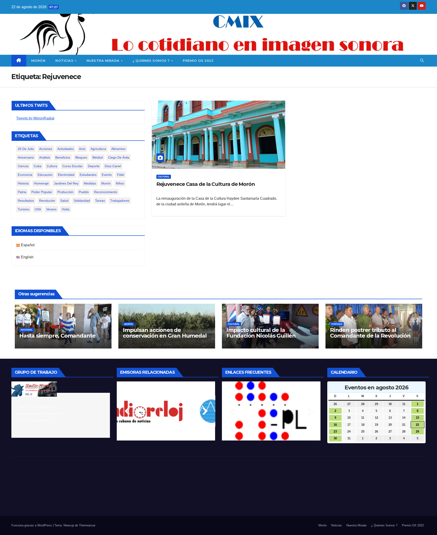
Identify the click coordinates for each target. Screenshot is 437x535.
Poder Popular (41, 192)
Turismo (23, 209)
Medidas (90, 183)
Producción (65, 192)
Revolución (47, 200)
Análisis (44, 157)
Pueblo (84, 192)
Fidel (120, 175)
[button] (422, 60)
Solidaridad (82, 200)
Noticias (64, 61)
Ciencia (23, 166)
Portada (336, 324)
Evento (107, 175)
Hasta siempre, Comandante (57, 335)
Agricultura (98, 149)
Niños (120, 183)
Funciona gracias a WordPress (32, 525)
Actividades (65, 149)
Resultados (26, 200)
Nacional (27, 329)
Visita (65, 209)
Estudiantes (88, 175)
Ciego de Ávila (118, 157)
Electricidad (66, 175)
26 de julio (26, 149)
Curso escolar (72, 166)
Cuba (37, 166)
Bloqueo (81, 157)
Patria (22, 192)
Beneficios (62, 157)
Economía (25, 175)
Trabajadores (119, 200)
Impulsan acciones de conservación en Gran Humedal (164, 333)
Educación (45, 175)
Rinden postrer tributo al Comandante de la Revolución (370, 333)
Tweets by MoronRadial (35, 118)
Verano (51, 209)
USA (38, 209)
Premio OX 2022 (198, 61)
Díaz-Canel (113, 166)
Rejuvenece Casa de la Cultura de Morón (205, 184)
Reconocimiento (105, 192)
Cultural (164, 176)
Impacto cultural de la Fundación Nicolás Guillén (261, 333)
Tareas (100, 200)
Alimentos (118, 149)
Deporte (93, 166)
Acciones (45, 149)
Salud (64, 200)
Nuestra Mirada (103, 61)
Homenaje (41, 183)
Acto (82, 149)
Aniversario (26, 157)
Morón (38, 61)
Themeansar (87, 525)
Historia (23, 183)
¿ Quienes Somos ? (151, 61)
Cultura (52, 166)
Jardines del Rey (66, 183)
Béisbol (97, 157)
